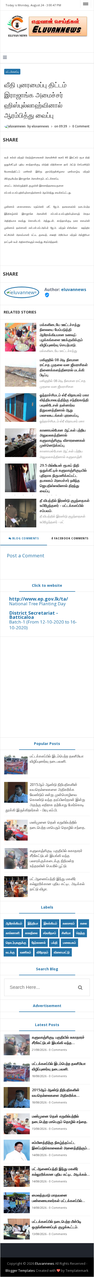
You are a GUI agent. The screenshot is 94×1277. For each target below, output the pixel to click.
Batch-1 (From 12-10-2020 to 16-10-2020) (43, 625)
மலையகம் (69, 942)
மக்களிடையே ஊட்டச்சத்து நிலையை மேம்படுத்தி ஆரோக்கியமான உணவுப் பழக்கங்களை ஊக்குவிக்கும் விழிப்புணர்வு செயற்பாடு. (61, 334)
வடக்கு (10, 952)
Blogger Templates (20, 1270)
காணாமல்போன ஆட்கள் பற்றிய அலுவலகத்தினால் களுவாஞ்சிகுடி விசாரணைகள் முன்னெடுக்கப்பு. (63, 438)
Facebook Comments (71, 538)
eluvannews (73, 289)
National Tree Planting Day (37, 604)
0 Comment (81, 126)
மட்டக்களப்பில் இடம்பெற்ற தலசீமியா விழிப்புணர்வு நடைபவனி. (57, 759)
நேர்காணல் (39, 942)
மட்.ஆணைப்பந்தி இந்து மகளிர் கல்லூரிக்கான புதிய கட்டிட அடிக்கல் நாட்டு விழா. (57, 883)
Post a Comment (25, 555)
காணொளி (13, 933)
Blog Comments (25, 538)
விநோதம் (42, 952)
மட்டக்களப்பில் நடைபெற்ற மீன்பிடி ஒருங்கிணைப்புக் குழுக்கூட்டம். (56, 1224)
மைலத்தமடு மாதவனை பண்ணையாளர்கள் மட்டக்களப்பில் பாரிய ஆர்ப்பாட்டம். (57, 1198)
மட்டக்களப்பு (12, 71)
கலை (83, 923)
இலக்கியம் (50, 923)
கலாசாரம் (69, 923)
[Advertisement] (47, 687)
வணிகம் (25, 952)
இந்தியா (33, 923)
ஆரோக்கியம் (14, 923)
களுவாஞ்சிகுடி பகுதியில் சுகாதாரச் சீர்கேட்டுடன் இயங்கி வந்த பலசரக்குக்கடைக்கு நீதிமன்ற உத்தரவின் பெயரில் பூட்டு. (56, 858)
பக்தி (54, 942)
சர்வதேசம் (49, 933)
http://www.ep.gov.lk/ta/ (38, 599)
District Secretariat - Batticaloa (33, 615)
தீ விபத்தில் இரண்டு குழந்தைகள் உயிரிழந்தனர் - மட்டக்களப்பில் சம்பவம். (65, 505)
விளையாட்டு (62, 952)
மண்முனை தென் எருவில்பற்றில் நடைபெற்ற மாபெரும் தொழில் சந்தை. (57, 825)
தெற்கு (80, 933)
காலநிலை (31, 933)
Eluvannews (44, 1263)
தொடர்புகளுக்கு (16, 942)
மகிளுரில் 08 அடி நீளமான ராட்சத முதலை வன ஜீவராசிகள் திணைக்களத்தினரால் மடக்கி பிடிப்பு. (64, 367)
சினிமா (66, 933)
